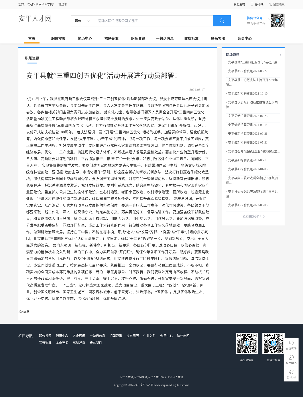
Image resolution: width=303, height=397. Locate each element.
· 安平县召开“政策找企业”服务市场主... (253, 151)
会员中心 (245, 38)
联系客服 (218, 38)
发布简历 (132, 336)
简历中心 (85, 38)
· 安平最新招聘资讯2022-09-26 (247, 133)
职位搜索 (58, 38)
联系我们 (96, 342)
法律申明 (183, 336)
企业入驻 (149, 336)
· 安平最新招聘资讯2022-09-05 (247, 205)
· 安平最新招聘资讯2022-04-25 (247, 116)
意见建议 (79, 342)
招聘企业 (111, 38)
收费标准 (191, 38)
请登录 (62, 4)
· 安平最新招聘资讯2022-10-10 (247, 93)
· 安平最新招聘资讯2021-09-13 (247, 124)
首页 (31, 38)
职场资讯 (138, 38)
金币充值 (62, 342)
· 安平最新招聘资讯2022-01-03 (247, 169)
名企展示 (79, 336)
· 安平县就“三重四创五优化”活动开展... (253, 62)
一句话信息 (165, 38)
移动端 (259, 4)
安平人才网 (35, 18)
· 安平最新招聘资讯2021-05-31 (247, 142)
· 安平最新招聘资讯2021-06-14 (247, 160)
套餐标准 (45, 342)
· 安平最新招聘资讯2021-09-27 (247, 71)
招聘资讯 (116, 336)
